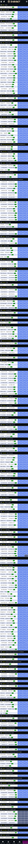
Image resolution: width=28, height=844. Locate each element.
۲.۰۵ (19, 289)
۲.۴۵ (19, 71)
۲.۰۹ (19, 362)
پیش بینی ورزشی (25, 843)
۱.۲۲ (19, 12)
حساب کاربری (3, 843)
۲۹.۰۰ (26, 91)
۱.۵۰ (26, 475)
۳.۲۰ (19, 18)
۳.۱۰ (23, 60)
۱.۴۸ (19, 23)
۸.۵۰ (23, 374)
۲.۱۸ (19, 156)
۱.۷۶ (26, 217)
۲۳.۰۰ (26, 73)
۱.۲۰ (19, 49)
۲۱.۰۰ (26, 88)
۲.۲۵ (26, 35)
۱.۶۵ (26, 197)
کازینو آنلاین (8, 843)
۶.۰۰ (23, 12)
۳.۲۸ (23, 226)
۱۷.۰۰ (26, 80)
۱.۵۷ (26, 215)
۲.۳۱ (19, 30)
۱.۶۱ (19, 98)
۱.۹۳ (19, 25)
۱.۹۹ (19, 211)
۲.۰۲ (19, 266)
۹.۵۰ (26, 49)
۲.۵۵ (19, 202)
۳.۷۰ (23, 112)
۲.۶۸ (26, 78)
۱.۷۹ (26, 735)
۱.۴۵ (19, 520)
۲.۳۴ (19, 654)
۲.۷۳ (26, 182)
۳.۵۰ (23, 56)
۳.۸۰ (26, 25)
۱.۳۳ (19, 14)
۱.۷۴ (19, 112)
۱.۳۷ (19, 616)
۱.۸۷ (19, 226)
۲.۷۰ (19, 86)
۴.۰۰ (26, 53)
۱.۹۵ (26, 219)
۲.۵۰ (19, 206)
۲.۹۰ (26, 28)
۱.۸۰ (19, 400)
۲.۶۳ (26, 71)
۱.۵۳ (19, 131)
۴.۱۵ (26, 156)
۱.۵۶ (19, 149)
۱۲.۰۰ (23, 91)
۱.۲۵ (19, 135)
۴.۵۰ (23, 45)
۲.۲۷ (19, 238)
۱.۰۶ (19, 468)
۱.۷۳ (19, 53)
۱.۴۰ (19, 376)
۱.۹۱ (19, 594)
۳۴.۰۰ (19, 555)
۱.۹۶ (19, 60)
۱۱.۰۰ (23, 84)
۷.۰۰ (26, 23)
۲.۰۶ (19, 231)
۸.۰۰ (26, 7)
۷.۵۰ (26, 14)
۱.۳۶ (19, 45)
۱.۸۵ (19, 137)
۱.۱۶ (19, 188)
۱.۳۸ (26, 364)
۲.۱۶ (19, 67)
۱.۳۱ (19, 7)
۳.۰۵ (23, 158)
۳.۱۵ (23, 82)
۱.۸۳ (19, 631)
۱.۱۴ (19, 40)
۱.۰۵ (19, 73)
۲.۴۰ (19, 28)
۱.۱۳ (19, 51)
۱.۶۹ (19, 165)
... (26, 555)
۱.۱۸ (19, 62)
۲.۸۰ (26, 30)
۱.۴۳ (26, 382)
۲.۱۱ (26, 279)
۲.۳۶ (19, 167)
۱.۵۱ (26, 16)
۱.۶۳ (19, 415)
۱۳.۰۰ (26, 51)
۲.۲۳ (19, 105)
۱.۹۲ (19, 174)
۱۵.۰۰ (26, 75)
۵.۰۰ (23, 14)
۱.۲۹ (26, 598)
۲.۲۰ (19, 177)
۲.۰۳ (19, 312)
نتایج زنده (14, 843)
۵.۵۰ (23, 7)
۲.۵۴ (19, 275)
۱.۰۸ (19, 80)
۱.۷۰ (19, 56)
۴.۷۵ (26, 98)
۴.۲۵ (19, 158)
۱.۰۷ (26, 374)
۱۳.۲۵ (26, 40)
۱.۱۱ (19, 69)
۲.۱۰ (26, 436)
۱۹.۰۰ (26, 378)
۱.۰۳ (19, 84)
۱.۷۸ (26, 336)
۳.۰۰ (23, 67)
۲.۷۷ (26, 257)
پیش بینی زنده (19, 843)
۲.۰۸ (19, 612)
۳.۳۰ (23, 18)
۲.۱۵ (26, 206)
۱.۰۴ (26, 792)
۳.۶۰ (23, 25)
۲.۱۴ (26, 18)
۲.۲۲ (26, 202)
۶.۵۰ (23, 62)
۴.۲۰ (23, 16)
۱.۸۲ (19, 169)
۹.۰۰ (23, 80)
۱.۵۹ (19, 516)
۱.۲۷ (26, 596)
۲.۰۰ (26, 139)
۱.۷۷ (19, 208)
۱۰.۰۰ (26, 12)
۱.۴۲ (19, 128)
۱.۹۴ (19, 186)
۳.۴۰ (23, 35)
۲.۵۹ (26, 284)
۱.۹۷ (26, 462)
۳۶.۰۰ (26, 725)
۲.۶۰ (19, 142)
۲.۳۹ (19, 441)
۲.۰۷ (26, 434)
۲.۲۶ (19, 147)
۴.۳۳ (23, 215)
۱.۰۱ (19, 725)
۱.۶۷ (26, 518)
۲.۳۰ (26, 327)
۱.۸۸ (19, 305)
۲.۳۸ (26, 441)
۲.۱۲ (19, 133)
